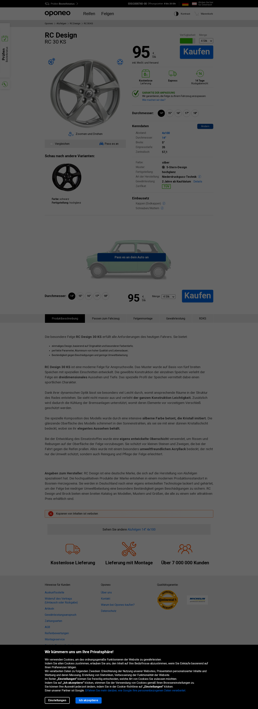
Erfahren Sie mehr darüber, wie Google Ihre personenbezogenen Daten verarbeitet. (135, 690)
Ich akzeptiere (88, 700)
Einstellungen (57, 700)
